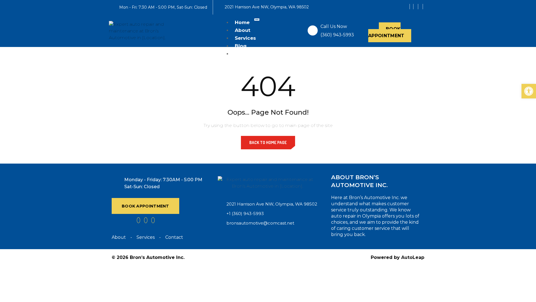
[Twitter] (421, 6)
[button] (528, 91)
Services (245, 38)
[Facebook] (411, 6)
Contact (245, 53)
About (242, 30)
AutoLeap (412, 257)
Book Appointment (386, 32)
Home (242, 22)
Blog (241, 46)
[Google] (416, 6)
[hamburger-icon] (256, 19)
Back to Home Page (268, 142)
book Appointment (145, 206)
